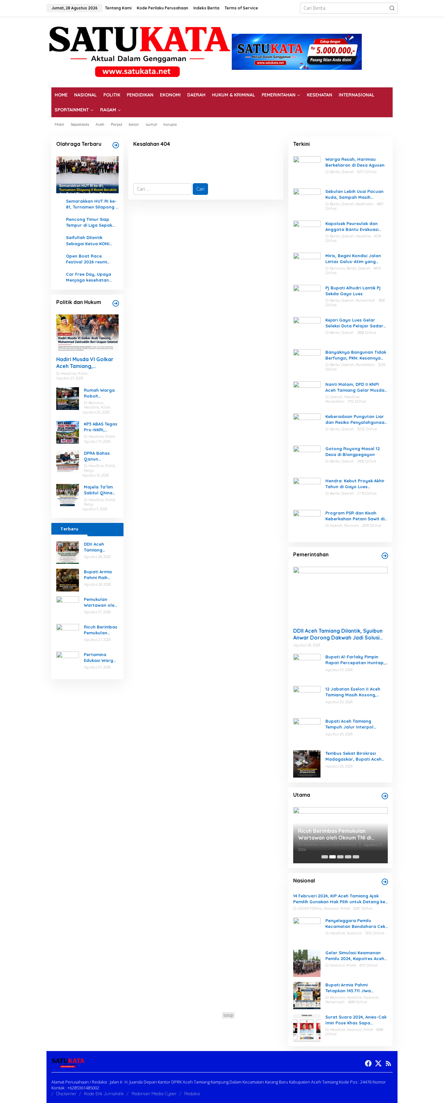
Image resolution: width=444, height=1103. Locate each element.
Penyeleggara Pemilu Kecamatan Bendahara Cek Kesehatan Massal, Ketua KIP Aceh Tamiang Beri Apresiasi (355, 923)
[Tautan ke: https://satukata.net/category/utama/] (385, 796)
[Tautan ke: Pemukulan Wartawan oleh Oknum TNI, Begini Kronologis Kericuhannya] (67, 607)
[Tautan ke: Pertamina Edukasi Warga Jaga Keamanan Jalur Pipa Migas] (67, 662)
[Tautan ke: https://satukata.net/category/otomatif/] (385, 556)
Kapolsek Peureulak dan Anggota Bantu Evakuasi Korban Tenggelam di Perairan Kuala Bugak (351, 226)
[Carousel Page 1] (324, 856)
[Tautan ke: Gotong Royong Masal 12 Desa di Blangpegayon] (306, 458)
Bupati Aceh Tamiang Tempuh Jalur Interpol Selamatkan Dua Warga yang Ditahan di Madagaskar (351, 724)
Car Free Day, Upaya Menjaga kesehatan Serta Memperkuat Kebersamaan (88, 277)
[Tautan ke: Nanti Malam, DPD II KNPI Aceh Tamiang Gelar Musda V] (306, 394)
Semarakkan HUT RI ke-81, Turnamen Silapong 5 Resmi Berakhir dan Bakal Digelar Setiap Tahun (92, 204)
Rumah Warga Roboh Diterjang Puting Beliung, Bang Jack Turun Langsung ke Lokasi (101, 393)
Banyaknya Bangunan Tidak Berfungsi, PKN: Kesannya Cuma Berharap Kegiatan (355, 355)
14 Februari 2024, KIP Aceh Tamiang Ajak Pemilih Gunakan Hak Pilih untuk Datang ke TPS (339, 899)
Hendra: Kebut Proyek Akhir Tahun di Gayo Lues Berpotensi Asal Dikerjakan (355, 483)
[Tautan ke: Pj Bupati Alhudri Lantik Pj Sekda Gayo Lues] (306, 298)
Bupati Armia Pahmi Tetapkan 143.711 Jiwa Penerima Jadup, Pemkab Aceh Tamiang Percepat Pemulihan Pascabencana (353, 988)
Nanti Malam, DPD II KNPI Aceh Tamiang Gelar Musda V (355, 387)
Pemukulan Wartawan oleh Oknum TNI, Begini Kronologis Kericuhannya (100, 602)
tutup (228, 1015)
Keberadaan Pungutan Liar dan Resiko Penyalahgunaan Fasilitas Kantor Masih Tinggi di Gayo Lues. (356, 419)
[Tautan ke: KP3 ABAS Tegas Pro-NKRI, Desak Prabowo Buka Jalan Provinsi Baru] (67, 432)
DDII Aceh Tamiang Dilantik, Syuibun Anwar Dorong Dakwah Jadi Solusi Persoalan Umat (101, 547)
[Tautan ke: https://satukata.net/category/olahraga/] (116, 145)
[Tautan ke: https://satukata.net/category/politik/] (116, 303)
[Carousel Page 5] (356, 856)
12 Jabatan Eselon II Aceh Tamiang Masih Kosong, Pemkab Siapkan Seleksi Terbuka (352, 692)
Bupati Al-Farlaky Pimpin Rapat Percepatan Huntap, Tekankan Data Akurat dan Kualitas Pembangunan (355, 660)
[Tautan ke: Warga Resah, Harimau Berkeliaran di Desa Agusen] (306, 169)
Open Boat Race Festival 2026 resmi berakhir (86, 259)
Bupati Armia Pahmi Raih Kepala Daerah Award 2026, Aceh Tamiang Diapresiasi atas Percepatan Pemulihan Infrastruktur (100, 574)
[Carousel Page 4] (348, 856)
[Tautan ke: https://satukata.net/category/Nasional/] (385, 882)
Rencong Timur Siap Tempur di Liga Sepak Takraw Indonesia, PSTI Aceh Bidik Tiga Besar (91, 222)
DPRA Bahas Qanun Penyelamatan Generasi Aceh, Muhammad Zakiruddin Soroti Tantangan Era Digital (100, 456)
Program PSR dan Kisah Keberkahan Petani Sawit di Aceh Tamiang (355, 516)
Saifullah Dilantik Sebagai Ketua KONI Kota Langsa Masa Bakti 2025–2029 (88, 240)
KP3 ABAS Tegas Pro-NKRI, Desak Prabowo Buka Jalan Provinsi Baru (101, 427)
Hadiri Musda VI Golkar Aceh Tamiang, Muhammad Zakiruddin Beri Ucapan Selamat (84, 363)
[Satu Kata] (139, 51)
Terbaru (69, 529)
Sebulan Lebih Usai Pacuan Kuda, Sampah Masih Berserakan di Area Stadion (355, 194)
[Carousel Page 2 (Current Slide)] (332, 856)
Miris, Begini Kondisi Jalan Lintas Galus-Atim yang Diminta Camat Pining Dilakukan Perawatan (353, 258)
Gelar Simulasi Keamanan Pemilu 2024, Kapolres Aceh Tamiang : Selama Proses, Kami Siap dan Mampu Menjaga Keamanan (354, 955)
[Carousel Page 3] (340, 856)
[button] (392, 8)
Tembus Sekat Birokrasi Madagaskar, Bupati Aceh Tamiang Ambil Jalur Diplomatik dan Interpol (353, 756)
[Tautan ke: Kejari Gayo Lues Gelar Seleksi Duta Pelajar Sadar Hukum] (306, 330)
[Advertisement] (222, 1057)
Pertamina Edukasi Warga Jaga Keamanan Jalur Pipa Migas (100, 657)
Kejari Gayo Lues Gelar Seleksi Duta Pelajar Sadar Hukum (354, 323)
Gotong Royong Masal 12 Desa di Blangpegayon (352, 451)
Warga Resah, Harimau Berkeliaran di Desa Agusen (355, 162)
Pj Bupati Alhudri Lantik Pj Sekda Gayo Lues (353, 290)
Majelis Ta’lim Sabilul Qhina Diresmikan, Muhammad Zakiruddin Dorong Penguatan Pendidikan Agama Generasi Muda (100, 490)
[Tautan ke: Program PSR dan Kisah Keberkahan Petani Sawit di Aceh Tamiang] (306, 523)
